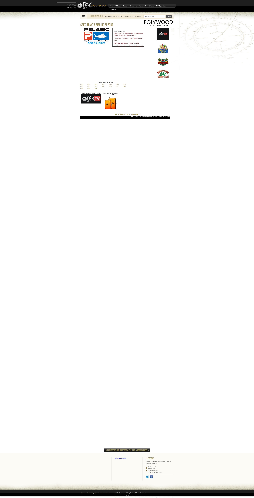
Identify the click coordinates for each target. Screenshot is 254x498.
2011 (88, 86)
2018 (88, 84)
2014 (117, 84)
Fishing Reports (91, 493)
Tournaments (142, 6)
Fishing (125, 6)
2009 (103, 86)
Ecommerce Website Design (121, 495)
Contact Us (113, 9)
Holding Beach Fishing (141, 497)
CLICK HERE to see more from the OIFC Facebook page (126, 450)
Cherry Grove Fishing (152, 497)
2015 (110, 84)
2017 (96, 84)
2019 (81, 84)
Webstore (118, 6)
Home (111, 6)
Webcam (151, 6)
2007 (117, 86)
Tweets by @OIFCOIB (120, 458)
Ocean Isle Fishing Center (92, 5)
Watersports (133, 6)
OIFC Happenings (161, 6)
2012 (81, 86)
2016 (103, 84)
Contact (107, 493)
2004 (88, 88)
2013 (124, 84)
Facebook (151, 476)
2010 (96, 86)
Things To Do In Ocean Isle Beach (166, 497)
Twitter (147, 476)
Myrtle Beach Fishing (119, 497)
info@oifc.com (151, 468)
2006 (124, 86)
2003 (96, 88)
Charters (82, 493)
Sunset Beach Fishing (130, 497)
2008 (110, 86)
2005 (81, 88)
